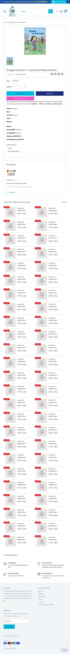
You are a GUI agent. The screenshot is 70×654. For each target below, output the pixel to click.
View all (64, 202)
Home (5, 22)
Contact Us (41, 593)
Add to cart (20, 93)
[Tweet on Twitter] (59, 74)
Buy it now (50, 93)
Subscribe (9, 626)
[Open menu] (4, 11)
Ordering (40, 602)
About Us (40, 591)
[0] (65, 11)
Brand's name (20, 208)
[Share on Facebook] (52, 74)
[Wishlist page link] (57, 11)
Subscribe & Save (60, 1)
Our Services (41, 596)
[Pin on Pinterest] (55, 74)
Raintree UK (9, 74)
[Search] (50, 11)
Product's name (21, 210)
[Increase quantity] (24, 87)
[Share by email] (62, 74)
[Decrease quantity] (15, 87)
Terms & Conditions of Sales (46, 604)
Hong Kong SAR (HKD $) (10, 635)
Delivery (40, 599)
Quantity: (9, 86)
